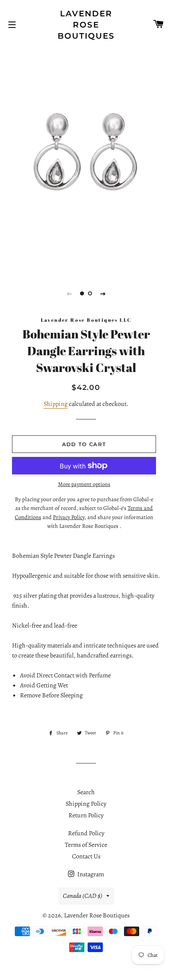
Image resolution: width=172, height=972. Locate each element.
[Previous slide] (69, 293)
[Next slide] (103, 293)
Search (86, 792)
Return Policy (86, 815)
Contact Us (86, 856)
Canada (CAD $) (82, 895)
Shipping (56, 403)
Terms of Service (86, 844)
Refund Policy (86, 833)
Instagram (90, 874)
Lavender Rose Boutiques (86, 25)
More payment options (84, 484)
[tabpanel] (86, 157)
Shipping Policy (86, 803)
